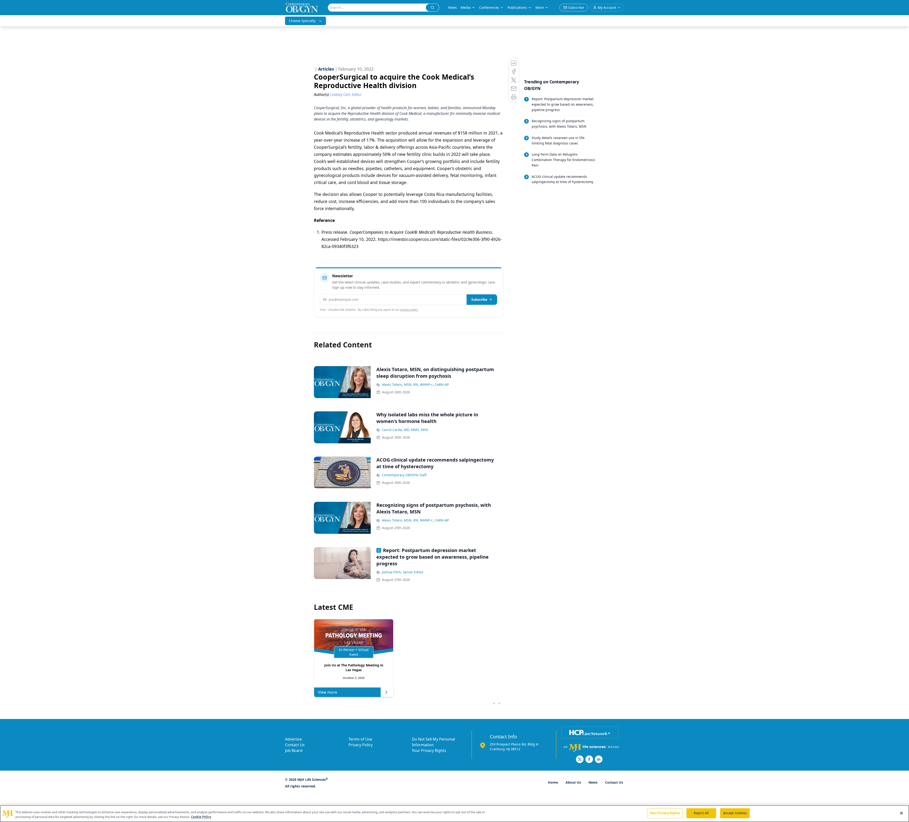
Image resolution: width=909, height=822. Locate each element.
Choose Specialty (302, 20)
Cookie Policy (201, 817)
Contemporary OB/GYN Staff (404, 475)
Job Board (294, 750)
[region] (454, 813)
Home (553, 782)
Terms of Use (360, 739)
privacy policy (409, 310)
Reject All (701, 813)
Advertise (293, 739)
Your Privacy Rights (429, 750)
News (452, 7)
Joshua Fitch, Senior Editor (402, 572)
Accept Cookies (735, 813)
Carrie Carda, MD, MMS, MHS (405, 429)
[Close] (901, 813)
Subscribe (479, 299)
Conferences (489, 7)
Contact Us (295, 744)
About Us (573, 782)
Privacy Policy (360, 744)
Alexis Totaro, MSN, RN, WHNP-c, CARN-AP (415, 384)
